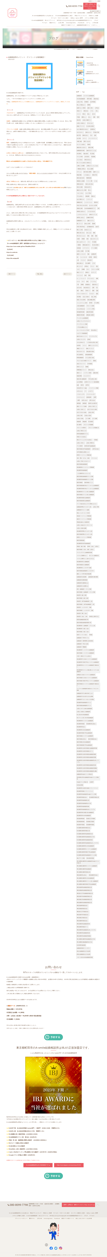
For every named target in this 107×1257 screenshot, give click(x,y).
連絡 (92, 235)
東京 (97, 266)
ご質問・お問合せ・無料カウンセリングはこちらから (89, 6)
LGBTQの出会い (95, 449)
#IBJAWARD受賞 (90, 858)
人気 (78, 260)
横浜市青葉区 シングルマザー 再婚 (85, 610)
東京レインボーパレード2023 (83, 513)
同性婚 (90, 634)
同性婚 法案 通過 (81, 546)
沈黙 (93, 287)
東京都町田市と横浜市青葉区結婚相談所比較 (86, 765)
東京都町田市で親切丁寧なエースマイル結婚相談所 (88, 662)
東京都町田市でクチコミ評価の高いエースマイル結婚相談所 (88, 670)
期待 (98, 117)
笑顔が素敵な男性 (91, 299)
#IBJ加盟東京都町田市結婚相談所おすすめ (86, 939)
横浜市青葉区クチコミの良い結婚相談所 (85, 494)
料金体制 (93, 156)
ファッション (94, 458)
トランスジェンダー (90, 394)
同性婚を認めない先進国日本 (83, 522)
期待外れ (96, 202)
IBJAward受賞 (80, 785)
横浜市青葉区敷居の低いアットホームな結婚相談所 (88, 485)
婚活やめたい (95, 284)
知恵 (95, 135)
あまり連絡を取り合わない (82, 129)
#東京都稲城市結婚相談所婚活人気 (84, 890)
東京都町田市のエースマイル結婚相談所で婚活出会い (88, 666)
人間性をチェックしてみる (92, 165)
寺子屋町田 (89, 363)
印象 (88, 254)
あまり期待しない (81, 199)
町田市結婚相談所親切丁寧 (82, 619)
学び (91, 135)
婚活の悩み (96, 98)
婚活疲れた (88, 284)
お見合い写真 (96, 506)
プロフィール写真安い (81, 427)
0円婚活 (96, 439)
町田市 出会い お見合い (93, 546)
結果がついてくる (93, 214)
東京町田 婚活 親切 (81, 595)
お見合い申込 (80, 101)
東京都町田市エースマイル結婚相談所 (85, 720)
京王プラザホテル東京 (92, 409)
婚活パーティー (80, 272)
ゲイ (85, 391)
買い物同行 (90, 421)
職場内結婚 (88, 177)
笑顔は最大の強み (90, 351)
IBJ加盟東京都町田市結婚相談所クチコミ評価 (86, 855)
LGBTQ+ (87, 385)
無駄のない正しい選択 (81, 190)
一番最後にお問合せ (81, 168)
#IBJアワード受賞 (81, 858)
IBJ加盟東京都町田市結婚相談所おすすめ (86, 836)
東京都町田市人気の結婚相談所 (83, 729)
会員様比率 (93, 254)
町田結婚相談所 (80, 357)
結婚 (78, 385)
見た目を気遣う (95, 244)
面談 (97, 293)
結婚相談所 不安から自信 (82, 643)
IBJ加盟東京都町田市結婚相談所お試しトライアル (87, 843)
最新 (93, 290)
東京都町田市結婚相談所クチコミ (84, 702)
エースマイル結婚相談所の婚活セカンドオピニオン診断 (88, 689)
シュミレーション (88, 202)
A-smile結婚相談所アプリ (90, 208)
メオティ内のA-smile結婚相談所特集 (85, 957)
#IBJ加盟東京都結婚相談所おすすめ (84, 942)
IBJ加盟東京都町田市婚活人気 (83, 830)
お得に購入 (87, 156)
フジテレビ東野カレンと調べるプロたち (85, 558)
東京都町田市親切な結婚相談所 (83, 497)
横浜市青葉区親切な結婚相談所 (83, 500)
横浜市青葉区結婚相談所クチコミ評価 (85, 476)
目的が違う (89, 260)
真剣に (82, 290)
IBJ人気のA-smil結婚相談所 (83, 714)
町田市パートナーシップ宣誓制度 (84, 537)
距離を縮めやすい (86, 244)
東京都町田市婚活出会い (82, 797)
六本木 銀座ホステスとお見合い (84, 656)
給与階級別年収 (90, 226)
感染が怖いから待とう (81, 147)
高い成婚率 (88, 263)
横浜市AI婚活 (79, 482)
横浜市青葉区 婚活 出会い (83, 631)
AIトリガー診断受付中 (94, 555)
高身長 (93, 223)
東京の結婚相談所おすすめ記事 (83, 951)
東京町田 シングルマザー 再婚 (84, 607)
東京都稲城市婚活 (81, 821)
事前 (85, 275)
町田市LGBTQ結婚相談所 (90, 446)
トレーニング (80, 275)
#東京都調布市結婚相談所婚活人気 (84, 902)
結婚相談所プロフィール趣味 (83, 509)
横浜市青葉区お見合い (81, 739)
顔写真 (90, 257)
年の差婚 (94, 241)
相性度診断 (88, 397)
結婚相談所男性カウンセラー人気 (84, 506)
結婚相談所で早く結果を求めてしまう (85, 693)
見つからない (90, 123)
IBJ (77, 257)
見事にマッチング (90, 348)
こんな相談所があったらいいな (83, 473)
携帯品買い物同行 (90, 315)
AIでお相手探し (80, 354)
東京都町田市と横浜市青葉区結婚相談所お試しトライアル (88, 761)
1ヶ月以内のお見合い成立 (92, 342)
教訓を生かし (85, 135)
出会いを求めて (86, 296)
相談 (96, 235)
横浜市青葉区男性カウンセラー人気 (84, 534)
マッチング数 (89, 181)
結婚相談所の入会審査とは (82, 586)
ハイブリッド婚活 (87, 372)
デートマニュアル (93, 336)
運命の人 (93, 196)
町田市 (95, 257)
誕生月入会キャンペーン (82, 336)
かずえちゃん (80, 391)
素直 (94, 232)
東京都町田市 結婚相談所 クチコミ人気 (86, 625)
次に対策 (79, 138)
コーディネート (86, 248)
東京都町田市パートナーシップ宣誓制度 (85, 467)
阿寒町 (87, 366)
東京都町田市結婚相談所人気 (83, 800)
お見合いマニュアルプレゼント (83, 321)
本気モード (79, 110)
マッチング (83, 260)
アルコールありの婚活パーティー (84, 360)
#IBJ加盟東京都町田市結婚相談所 (84, 869)
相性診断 (87, 196)
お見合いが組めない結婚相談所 (83, 711)
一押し (96, 110)
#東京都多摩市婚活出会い (82, 905)
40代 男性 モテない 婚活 (83, 458)
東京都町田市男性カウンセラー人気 (84, 531)
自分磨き (79, 345)
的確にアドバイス (81, 126)
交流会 (88, 339)
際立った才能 (80, 229)
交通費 (83, 269)
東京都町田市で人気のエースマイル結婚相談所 (87, 659)
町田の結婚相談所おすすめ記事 (83, 954)
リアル (91, 110)
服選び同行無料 (89, 312)
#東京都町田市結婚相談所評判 (83, 923)
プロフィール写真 (95, 269)
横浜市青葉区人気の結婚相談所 (83, 742)
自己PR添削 (92, 101)
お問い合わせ (84, 400)
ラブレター (91, 293)
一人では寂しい (87, 174)
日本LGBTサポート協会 (82, 388)
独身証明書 (79, 375)
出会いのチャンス (94, 238)
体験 (94, 117)
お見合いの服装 (80, 251)
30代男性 (79, 296)
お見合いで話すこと (92, 406)
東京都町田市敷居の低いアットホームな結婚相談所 (88, 488)
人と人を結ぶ (80, 159)
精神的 (88, 104)
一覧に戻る (39, 274)
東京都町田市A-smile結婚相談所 (84, 815)
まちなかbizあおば (81, 308)
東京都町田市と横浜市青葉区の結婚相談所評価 (87, 748)
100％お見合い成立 (92, 379)
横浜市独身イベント (89, 482)
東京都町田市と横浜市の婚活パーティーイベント (87, 788)
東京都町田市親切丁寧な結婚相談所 (84, 733)
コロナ (78, 269)
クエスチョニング (81, 397)
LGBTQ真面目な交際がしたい (83, 452)
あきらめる (79, 287)
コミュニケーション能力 (82, 302)
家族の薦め (79, 174)
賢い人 (89, 190)
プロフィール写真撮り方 (93, 427)
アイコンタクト (90, 278)
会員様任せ (92, 129)
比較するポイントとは (91, 150)
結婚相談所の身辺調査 (81, 576)
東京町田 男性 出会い (82, 613)
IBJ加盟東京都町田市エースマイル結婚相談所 (86, 849)
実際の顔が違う (80, 184)
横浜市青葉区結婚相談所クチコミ (84, 705)
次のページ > (67, 274)
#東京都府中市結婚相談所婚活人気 (84, 896)
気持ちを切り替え (89, 184)
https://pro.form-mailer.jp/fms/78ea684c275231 (21, 246)
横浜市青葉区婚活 (81, 540)
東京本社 (79, 120)
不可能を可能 (96, 132)
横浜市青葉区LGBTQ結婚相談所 (83, 449)
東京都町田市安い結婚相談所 (83, 561)
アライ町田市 (80, 446)
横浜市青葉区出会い (92, 739)
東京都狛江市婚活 (90, 821)
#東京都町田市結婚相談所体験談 (84, 936)
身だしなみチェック (81, 241)
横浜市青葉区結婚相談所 (82, 464)
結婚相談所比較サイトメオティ (83, 948)
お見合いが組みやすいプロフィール (84, 525)
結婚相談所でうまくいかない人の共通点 (85, 699)
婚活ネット (79, 372)
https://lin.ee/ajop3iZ (13, 258)
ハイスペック (89, 199)
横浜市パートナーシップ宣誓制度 (84, 519)
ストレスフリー (87, 375)
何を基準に (79, 153)
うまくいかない (80, 193)
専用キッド (88, 290)
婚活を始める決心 (81, 177)
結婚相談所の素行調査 (93, 576)
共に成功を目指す (90, 126)
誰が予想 (79, 135)
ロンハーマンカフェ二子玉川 (83, 330)
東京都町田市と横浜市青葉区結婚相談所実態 (86, 757)
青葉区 (94, 360)
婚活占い (87, 272)
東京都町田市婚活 (81, 723)
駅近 (87, 281)
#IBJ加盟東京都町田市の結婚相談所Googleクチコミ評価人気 (88, 862)
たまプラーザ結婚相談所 (82, 333)
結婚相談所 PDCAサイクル (83, 637)
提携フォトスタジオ (81, 254)
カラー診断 (88, 418)
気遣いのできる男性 (81, 299)
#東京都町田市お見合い (82, 875)
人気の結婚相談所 (81, 305)
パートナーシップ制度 (93, 388)
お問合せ (86, 266)
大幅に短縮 (79, 141)
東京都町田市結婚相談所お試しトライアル (86, 809)
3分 (97, 287)
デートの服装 (94, 248)
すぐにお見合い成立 (90, 357)
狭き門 (97, 226)
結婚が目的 (95, 372)
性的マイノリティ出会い (82, 634)
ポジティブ (93, 272)
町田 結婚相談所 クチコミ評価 (84, 589)
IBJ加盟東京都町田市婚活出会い (84, 827)
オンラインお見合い (81, 144)
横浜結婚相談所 (88, 354)
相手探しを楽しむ (81, 217)
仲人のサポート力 (81, 351)
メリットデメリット (92, 138)
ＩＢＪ (88, 241)
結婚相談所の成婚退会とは (82, 583)
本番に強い (86, 110)
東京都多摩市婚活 (81, 818)
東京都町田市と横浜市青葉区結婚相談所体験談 (87, 768)
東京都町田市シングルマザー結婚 (84, 567)
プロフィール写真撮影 (88, 424)
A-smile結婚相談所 (81, 98)
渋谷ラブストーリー (81, 363)
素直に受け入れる (81, 232)
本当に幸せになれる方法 (82, 205)
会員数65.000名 (89, 217)
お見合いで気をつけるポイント (83, 461)
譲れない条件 (87, 223)
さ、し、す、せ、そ (81, 278)
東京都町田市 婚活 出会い (83, 628)
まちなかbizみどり (81, 342)
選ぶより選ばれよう (81, 104)
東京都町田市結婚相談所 (82, 470)
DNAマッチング (80, 366)
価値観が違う (80, 202)
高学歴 (90, 302)
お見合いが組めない (81, 123)
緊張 (89, 275)
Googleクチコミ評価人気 (82, 782)
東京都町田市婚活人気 (94, 797)
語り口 (93, 114)
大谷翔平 (91, 782)
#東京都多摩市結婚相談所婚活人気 (84, 887)
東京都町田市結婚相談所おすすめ (84, 803)
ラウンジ (92, 266)
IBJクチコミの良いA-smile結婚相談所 (85, 717)
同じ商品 (92, 153)
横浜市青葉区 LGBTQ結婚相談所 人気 (85, 604)
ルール (78, 281)
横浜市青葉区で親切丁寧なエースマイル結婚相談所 (88, 680)
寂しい (89, 117)
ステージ (84, 138)
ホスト (88, 269)
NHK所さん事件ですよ (94, 616)
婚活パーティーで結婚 (81, 406)
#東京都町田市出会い (93, 875)
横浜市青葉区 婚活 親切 (82, 598)
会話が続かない (87, 287)
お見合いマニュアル (81, 339)
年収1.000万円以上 (81, 226)
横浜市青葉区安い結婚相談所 (83, 564)
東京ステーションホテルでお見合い (84, 439)
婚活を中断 (90, 147)
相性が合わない (88, 159)
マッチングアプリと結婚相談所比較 (84, 552)
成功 (78, 290)
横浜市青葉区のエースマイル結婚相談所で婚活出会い (88, 684)
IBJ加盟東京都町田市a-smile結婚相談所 (85, 846)
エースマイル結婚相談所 (89, 95)
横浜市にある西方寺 (92, 403)
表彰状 (88, 144)
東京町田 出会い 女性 (82, 616)
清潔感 (83, 238)
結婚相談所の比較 (81, 150)
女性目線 (79, 248)
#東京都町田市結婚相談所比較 (83, 932)
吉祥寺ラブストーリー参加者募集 (92, 382)
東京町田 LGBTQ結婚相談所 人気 (84, 601)
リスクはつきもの (91, 211)
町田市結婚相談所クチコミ (82, 433)
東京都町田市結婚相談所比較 (83, 806)
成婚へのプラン (90, 220)
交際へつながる (87, 141)
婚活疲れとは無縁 (81, 181)
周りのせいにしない (81, 235)
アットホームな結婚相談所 (82, 318)
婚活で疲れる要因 (87, 171)
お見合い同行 (91, 412)
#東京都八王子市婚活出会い (83, 911)
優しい (88, 114)
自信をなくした (88, 229)
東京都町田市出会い (81, 726)
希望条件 (86, 101)
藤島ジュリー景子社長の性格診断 (84, 573)
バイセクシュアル (81, 394)
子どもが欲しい (80, 196)
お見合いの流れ (88, 415)
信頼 (97, 290)
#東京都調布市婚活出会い (82, 920)
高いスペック (80, 223)
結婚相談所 (79, 95)
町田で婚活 (89, 98)
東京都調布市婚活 (90, 824)
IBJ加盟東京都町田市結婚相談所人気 (85, 833)
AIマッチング (79, 266)
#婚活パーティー (80, 348)
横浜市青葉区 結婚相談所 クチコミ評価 (86, 592)
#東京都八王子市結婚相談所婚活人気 (85, 893)
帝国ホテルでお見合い (81, 436)
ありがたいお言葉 (93, 205)
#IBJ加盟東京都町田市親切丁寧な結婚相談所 (86, 884)
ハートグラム (93, 281)
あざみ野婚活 (80, 382)
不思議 (78, 117)
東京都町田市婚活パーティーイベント (85, 791)
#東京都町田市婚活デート (82, 926)
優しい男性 (93, 296)
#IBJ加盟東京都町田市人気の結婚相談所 (85, 878)
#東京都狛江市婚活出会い (82, 917)
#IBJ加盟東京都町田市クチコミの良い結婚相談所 (87, 881)
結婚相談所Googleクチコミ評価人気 (84, 774)
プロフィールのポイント (82, 293)
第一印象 (87, 251)
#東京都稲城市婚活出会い (82, 908)
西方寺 (82, 385)
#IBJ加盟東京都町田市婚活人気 (83, 872)
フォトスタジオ (83, 257)
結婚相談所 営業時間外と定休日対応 (85, 640)
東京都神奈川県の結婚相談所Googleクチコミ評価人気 (88, 778)
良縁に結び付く (88, 187)
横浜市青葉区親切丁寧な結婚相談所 (84, 745)
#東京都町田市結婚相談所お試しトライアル (86, 929)
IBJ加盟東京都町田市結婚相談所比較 (85, 839)
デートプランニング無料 (82, 324)
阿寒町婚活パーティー (81, 369)
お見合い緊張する (90, 442)
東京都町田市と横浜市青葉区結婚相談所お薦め (87, 771)
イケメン (79, 114)
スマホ (93, 263)
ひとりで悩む (88, 193)
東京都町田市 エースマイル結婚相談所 (85, 650)
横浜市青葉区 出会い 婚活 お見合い (85, 549)
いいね (95, 181)
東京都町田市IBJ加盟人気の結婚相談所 (85, 812)
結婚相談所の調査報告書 (82, 580)
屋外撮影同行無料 (81, 312)
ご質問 (94, 397)
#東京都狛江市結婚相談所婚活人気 (84, 899)
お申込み (97, 107)
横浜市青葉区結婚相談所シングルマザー (85, 570)
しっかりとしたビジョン (82, 214)
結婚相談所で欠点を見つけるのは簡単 (85, 696)
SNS (98, 208)
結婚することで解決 (81, 107)
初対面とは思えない (81, 211)
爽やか (84, 114)
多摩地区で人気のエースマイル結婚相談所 (86, 674)
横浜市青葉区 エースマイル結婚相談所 (85, 653)
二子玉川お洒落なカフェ (82, 327)
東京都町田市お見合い (91, 723)
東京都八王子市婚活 (90, 818)
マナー (83, 281)
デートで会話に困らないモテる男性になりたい (87, 503)
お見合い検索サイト (87, 120)
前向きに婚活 (80, 187)
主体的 (78, 238)
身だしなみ (88, 232)
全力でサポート (80, 132)
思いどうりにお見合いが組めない (84, 162)
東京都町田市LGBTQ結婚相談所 (83, 543)
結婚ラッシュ (96, 171)
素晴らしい (84, 117)
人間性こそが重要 (81, 165)
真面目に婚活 (80, 208)
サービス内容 (80, 156)
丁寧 (78, 284)
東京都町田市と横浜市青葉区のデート (85, 751)
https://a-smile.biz (12, 252)
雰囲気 (82, 284)
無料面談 (79, 403)
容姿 (87, 238)
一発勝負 (79, 244)
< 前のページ (11, 274)
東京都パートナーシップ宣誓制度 (84, 516)
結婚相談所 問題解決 (81, 647)
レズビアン (90, 391)
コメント (84, 345)
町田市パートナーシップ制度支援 (84, 455)
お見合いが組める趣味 (81, 528)
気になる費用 (90, 168)
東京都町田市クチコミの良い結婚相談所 (85, 491)
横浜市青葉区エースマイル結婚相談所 (85, 736)
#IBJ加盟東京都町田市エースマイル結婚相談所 (87, 865)
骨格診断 (79, 421)
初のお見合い (94, 330)
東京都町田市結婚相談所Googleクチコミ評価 (86, 794)
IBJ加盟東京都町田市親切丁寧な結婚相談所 (86, 852)
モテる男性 (96, 302)
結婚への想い (90, 107)
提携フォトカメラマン (93, 345)
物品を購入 (86, 153)
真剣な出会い (91, 369)
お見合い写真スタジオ (81, 430)
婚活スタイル (88, 132)
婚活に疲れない (80, 263)
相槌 (97, 278)
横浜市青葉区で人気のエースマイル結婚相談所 (87, 677)
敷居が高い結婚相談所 (81, 379)
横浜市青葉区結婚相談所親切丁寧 (84, 622)
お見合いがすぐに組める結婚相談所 (84, 708)
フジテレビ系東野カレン (82, 555)
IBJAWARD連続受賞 (81, 945)
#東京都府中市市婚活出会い (83, 914)
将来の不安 (94, 174)
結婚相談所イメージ (81, 220)
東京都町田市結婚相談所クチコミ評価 (85, 479)
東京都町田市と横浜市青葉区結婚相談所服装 (86, 754)
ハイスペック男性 (90, 308)
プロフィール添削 (90, 305)
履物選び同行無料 (81, 315)
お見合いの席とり (81, 442)
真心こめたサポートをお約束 (84, 1218)
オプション (79, 171)
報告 (88, 235)
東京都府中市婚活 (81, 824)
